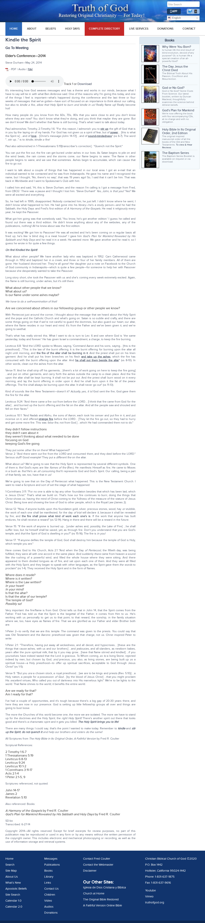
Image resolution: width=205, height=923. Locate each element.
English (176, 17)
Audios (48, 906)
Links (47, 882)
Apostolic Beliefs (16, 888)
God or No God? (173, 88)
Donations (165, 28)
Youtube (150, 890)
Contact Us (51, 888)
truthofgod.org (154, 902)
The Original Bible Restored (101, 899)
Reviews (166, 147)
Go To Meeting (16, 48)
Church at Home (93, 893)
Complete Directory (104, 28)
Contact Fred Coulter (96, 858)
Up (30, 69)
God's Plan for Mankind (178, 110)
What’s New (13, 882)
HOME (14, 28)
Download (84, 84)
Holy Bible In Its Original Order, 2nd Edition (179, 131)
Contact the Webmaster (98, 864)
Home (9, 858)
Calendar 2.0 (13, 906)
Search (9, 864)
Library (48, 876)
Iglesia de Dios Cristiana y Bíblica (104, 887)
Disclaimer (89, 870)
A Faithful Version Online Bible (102, 905)
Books (48, 870)
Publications (52, 864)
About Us (11, 876)
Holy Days (72, 28)
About (31, 28)
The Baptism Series (175, 153)
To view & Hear (184, 144)
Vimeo (149, 896)
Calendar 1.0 (13, 900)
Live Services (138, 28)
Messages (50, 858)
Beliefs (50, 28)
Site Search (12, 894)
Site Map (11, 870)
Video (48, 900)
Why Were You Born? (176, 47)
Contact (189, 28)
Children (49, 894)
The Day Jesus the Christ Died (175, 68)
